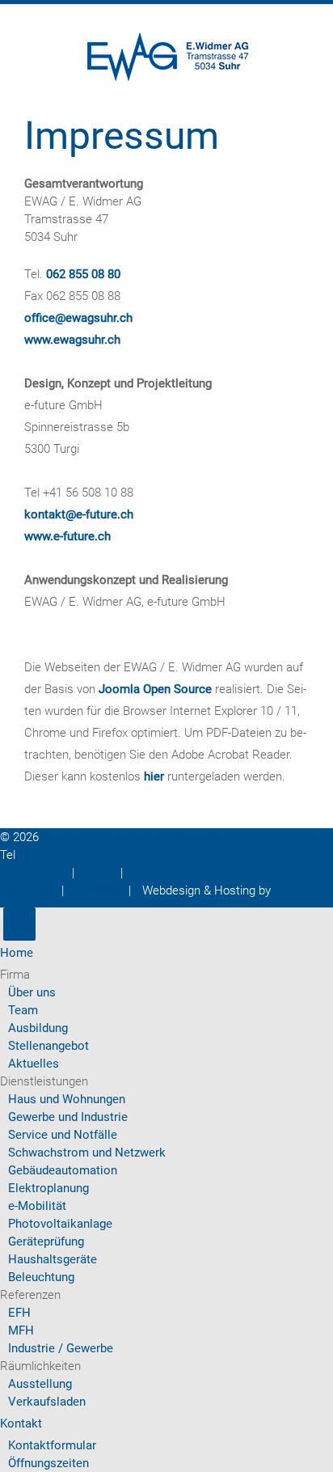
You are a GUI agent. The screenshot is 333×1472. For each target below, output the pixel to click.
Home (16, 952)
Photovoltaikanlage (60, 1223)
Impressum (30, 872)
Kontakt (96, 890)
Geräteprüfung (46, 1241)
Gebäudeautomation (62, 1170)
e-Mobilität (37, 1206)
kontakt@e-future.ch (78, 514)
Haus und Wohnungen (66, 1099)
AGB (97, 872)
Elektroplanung (48, 1188)
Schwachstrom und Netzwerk (87, 1152)
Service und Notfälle (62, 1134)
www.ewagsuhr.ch (72, 339)
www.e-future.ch (67, 536)
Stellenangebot (48, 1045)
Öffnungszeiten (48, 1463)
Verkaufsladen (47, 1401)
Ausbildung (38, 1028)
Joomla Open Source (155, 689)
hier (154, 776)
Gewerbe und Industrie (68, 1117)
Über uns (32, 992)
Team (23, 1010)
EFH (19, 1312)
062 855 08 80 (83, 274)
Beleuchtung (41, 1277)
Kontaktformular (52, 1445)
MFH (21, 1330)
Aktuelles (33, 1063)
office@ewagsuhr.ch (78, 318)
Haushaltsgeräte (52, 1259)
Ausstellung (40, 1384)
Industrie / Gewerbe (60, 1348)
